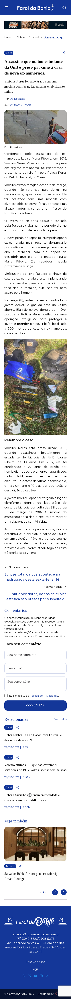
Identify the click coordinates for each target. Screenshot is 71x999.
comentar (35, 705)
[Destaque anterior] (55, 892)
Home (7, 37)
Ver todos (60, 719)
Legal (35, 969)
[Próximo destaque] (64, 892)
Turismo (10, 866)
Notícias (22, 37)
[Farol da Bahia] (35, 7)
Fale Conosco (35, 962)
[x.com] (29, 975)
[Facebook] (23, 975)
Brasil (35, 37)
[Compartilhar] (64, 53)
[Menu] (6, 8)
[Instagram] (41, 975)
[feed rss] (47, 975)
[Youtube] (35, 975)
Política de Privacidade (43, 695)
